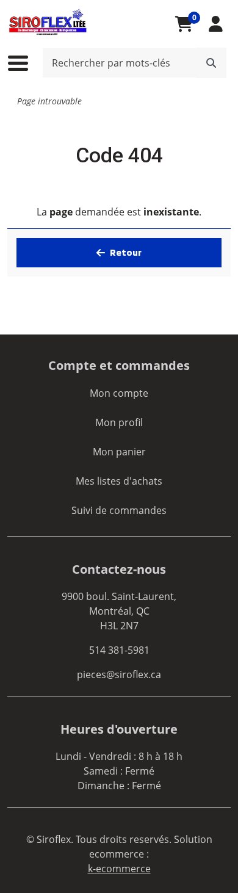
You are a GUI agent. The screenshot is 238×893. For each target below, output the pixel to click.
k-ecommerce (119, 868)
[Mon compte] (216, 23)
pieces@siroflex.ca (119, 674)
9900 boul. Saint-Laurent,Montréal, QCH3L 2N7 (119, 611)
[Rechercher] (211, 63)
